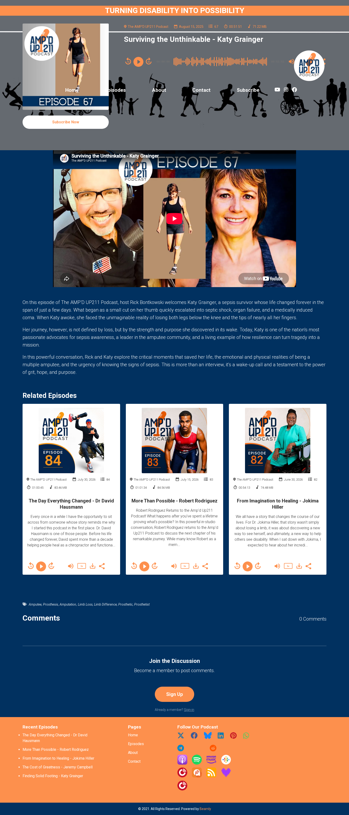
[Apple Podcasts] (182, 763)
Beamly (205, 809)
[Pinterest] (233, 737)
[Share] (101, 565)
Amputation (68, 604)
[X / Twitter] (180, 737)
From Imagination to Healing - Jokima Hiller (58, 758)
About (159, 90)
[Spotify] (197, 763)
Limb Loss (85, 604)
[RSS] (211, 776)
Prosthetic (125, 604)
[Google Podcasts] (226, 763)
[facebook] (293, 90)
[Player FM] (182, 776)
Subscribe (248, 90)
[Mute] (70, 566)
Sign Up (174, 694)
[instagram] (286, 90)
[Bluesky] (208, 737)
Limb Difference (105, 604)
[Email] (245, 749)
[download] (92, 565)
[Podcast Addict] (197, 776)
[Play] (41, 566)
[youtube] (277, 90)
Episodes (115, 90)
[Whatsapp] (246, 737)
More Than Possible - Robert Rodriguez (174, 501)
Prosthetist (142, 604)
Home (72, 90)
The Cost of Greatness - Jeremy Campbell (58, 767)
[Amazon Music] (211, 763)
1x (81, 566)
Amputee (35, 604)
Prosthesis (50, 604)
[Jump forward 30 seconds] (51, 565)
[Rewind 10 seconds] (31, 565)
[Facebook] (194, 737)
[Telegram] (180, 749)
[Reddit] (213, 749)
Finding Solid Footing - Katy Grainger (53, 776)
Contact (201, 90)
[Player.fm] (182, 789)
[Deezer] (226, 776)
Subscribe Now (65, 122)
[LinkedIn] (221, 737)
